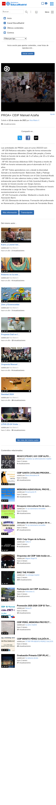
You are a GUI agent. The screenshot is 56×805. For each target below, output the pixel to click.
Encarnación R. (31, 492)
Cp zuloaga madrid (32, 575)
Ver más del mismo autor (28, 440)
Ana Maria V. (35, 120)
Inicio (9, 18)
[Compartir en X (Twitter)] (20, 138)
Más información (10, 212)
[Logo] (7, 69)
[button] (28, 87)
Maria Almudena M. (32, 475)
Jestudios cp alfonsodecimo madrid (38, 459)
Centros (10, 33)
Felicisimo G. (30, 591)
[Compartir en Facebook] (28, 138)
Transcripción (26, 212)
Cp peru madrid (31, 625)
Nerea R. (28, 608)
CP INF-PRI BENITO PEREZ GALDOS (39, 641)
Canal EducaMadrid (15, 23)
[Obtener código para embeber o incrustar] (36, 138)
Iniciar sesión (28, 54)
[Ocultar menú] (49, 12)
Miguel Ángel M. (31, 558)
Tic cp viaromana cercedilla (35, 508)
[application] (28, 87)
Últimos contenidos (15, 28)
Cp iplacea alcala (31, 658)
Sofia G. (28, 542)
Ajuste (52, 114)
